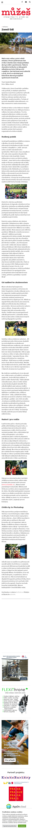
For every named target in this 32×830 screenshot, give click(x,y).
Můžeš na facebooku (21, 2)
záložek (12, 594)
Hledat (29, 2)
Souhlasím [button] (22, 826)
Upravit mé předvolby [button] (9, 826)
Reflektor (5, 26)
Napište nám (25, 2)
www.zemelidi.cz (8, 484)
